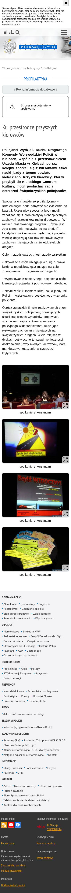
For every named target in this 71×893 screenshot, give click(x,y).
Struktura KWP (32, 631)
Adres (6, 785)
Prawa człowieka (13, 641)
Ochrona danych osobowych (20, 655)
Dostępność (34, 650)
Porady (35, 668)
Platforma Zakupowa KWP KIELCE (44, 740)
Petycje (51, 767)
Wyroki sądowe (44, 618)
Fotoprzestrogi (12, 678)
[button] (64, 33)
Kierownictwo (11, 631)
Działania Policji (12, 597)
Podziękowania (35, 767)
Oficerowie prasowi (51, 785)
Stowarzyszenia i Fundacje (19, 645)
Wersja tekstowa (45, 858)
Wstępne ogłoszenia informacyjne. (23, 754)
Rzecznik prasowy (25, 785)
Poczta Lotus (7, 843)
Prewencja (8, 685)
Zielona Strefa (37, 700)
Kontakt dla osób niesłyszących (22, 804)
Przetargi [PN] (11, 740)
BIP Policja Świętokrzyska (54, 827)
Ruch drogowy (31, 68)
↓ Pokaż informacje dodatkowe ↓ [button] (35, 89)
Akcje (24, 668)
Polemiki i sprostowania (17, 618)
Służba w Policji (12, 721)
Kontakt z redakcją (46, 843)
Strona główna (11, 68)
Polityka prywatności (11, 871)
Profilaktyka (50, 68)
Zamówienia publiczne (15, 734)
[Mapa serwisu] (11, 32)
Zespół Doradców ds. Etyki (46, 636)
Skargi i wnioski (12, 767)
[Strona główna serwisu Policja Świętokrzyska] (5, 32)
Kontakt (52, 754)
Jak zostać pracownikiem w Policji (23, 714)
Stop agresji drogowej (16, 613)
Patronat (8, 772)
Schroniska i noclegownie (43, 691)
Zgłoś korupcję (42, 613)
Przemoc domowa (14, 700)
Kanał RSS (4, 825)
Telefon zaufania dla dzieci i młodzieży (26, 800)
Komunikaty (28, 604)
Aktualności (10, 604)
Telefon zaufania (13, 790)
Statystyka (41, 673)
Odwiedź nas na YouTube (11, 825)
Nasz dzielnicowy (13, 691)
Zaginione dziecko (33, 608)
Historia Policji (47, 645)
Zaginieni (44, 604)
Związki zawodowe (38, 641)
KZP (20, 650)
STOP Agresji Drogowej (17, 673)
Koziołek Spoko (42, 696)
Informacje (9, 761)
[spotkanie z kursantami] (35, 387)
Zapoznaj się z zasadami (13, 865)
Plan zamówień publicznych (19, 745)
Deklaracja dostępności (13, 885)
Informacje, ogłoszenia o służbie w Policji (27, 727)
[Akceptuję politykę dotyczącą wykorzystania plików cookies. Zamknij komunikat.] (66, 3)
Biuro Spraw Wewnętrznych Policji (23, 795)
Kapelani (8, 650)
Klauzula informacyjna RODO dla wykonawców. (31, 749)
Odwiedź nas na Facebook (18, 825)
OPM (20, 772)
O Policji (7, 625)
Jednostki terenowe (15, 636)
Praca (5, 707)
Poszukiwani (10, 608)
